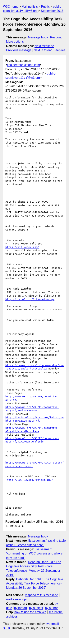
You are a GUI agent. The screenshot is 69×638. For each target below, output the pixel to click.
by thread (20, 608)
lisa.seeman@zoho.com (23, 65)
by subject (36, 608)
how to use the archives (30, 612)
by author (51, 608)
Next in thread (43, 50)
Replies (60, 50)
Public (45, 6)
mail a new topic (17, 599)
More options (15, 41)
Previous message (18, 50)
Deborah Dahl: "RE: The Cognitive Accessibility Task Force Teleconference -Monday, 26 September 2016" (34, 583)
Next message (44, 46)
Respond (56, 37)
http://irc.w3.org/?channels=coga (29, 299)
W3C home (10, 6)
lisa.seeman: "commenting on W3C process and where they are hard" (34, 553)
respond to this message (41, 595)
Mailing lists (30, 6)
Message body (38, 37)
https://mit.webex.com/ (22, 247)
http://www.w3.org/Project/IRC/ (30, 479)
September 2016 (52, 10)
